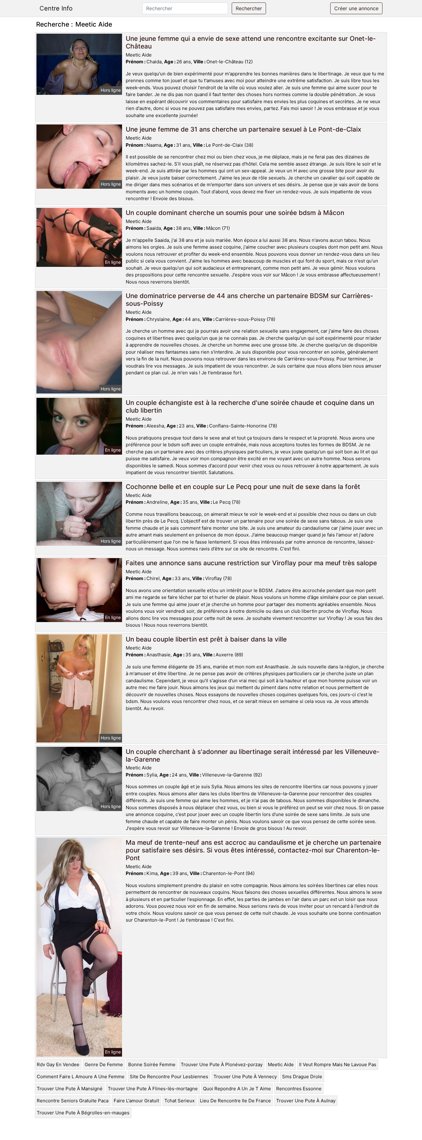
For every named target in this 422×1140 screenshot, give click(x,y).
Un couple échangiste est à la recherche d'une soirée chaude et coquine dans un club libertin (250, 406)
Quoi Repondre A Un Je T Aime (237, 1089)
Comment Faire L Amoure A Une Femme (80, 1076)
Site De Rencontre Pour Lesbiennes (169, 1076)
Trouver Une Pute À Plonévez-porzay (222, 1064)
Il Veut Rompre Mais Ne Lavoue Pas (337, 1064)
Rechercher (249, 8)
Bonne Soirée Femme (151, 1064)
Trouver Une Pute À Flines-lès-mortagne (153, 1089)
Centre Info (56, 8)
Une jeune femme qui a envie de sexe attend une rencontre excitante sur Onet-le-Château (251, 42)
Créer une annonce (356, 8)
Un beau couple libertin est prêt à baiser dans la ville (206, 639)
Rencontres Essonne (299, 1089)
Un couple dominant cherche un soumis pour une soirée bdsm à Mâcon (235, 213)
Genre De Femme (104, 1064)
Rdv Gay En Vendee (58, 1064)
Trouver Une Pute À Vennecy (245, 1076)
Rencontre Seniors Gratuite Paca (72, 1101)
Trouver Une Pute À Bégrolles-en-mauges (83, 1113)
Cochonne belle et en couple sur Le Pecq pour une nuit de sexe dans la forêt (243, 486)
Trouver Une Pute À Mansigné (70, 1089)
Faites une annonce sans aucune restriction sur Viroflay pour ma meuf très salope (251, 563)
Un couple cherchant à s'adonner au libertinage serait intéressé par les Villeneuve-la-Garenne (253, 755)
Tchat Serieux (179, 1101)
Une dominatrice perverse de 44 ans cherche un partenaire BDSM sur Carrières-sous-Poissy (249, 299)
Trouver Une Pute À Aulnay (305, 1101)
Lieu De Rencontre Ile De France (235, 1101)
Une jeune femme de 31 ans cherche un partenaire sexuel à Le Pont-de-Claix (243, 129)
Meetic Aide (281, 1064)
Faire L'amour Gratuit (136, 1101)
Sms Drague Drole (302, 1076)
